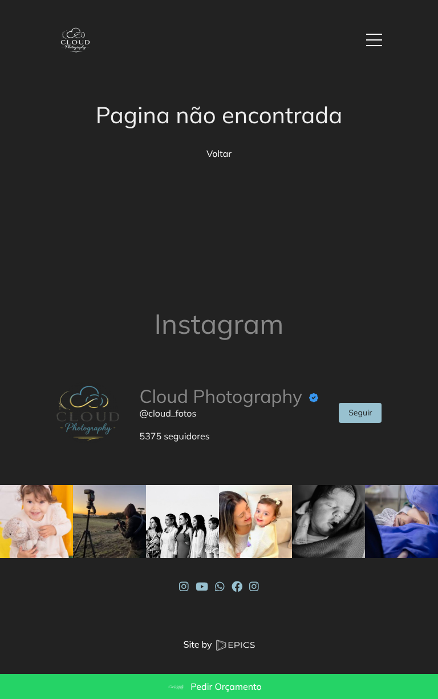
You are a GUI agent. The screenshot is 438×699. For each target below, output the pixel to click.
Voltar (219, 153)
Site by (198, 644)
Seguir (360, 412)
